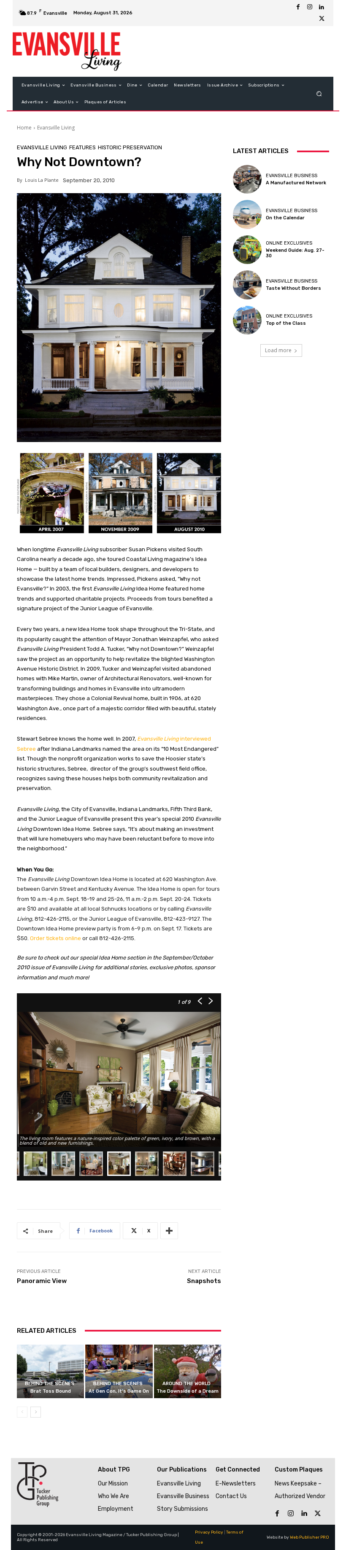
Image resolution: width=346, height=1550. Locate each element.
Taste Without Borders (293, 288)
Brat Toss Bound (50, 1391)
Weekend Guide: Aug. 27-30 (295, 253)
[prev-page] (22, 1412)
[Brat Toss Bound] (50, 1371)
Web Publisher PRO (309, 1537)
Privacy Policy (209, 1532)
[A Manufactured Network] (247, 179)
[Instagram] (310, 7)
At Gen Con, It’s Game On (119, 1391)
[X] (321, 19)
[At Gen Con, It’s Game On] (118, 1371)
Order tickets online (55, 938)
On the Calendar (285, 218)
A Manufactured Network (296, 183)
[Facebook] (298, 7)
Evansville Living (56, 127)
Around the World (186, 1383)
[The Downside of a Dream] (187, 1371)
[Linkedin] (321, 7)
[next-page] (35, 1412)
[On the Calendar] (247, 214)
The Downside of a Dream (188, 1391)
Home (24, 127)
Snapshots (204, 1281)
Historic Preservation (130, 147)
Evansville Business (291, 175)
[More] (169, 1230)
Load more (278, 350)
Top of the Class (286, 323)
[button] (319, 94)
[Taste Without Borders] (247, 284)
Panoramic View (42, 1281)
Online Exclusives (289, 243)
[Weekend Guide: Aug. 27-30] (247, 249)
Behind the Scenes (49, 1383)
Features (82, 147)
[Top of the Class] (247, 320)
